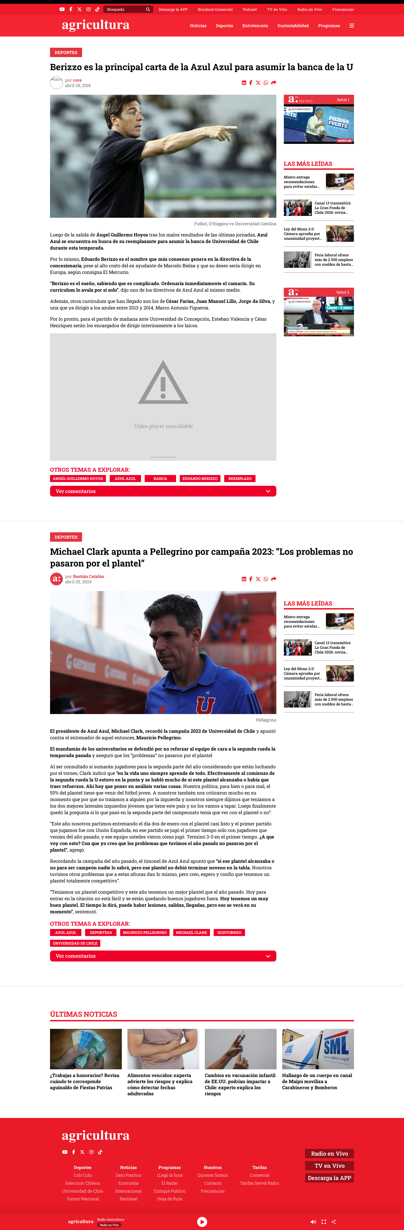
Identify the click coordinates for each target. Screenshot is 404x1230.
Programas (329, 25)
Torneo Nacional (82, 1198)
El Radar (170, 1183)
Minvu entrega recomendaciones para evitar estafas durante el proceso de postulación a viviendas (302, 182)
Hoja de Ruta (169, 1198)
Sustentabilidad (293, 25)
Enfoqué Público (169, 1191)
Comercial (260, 1175)
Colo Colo (83, 1175)
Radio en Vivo (309, 9)
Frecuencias (343, 9)
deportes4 (101, 932)
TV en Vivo (277, 9)
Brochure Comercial (215, 9)
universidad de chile (75, 943)
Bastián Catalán (88, 576)
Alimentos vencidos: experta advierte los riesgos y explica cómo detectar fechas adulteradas (159, 1084)
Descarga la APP (173, 9)
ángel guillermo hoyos (78, 478)
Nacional (128, 1198)
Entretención (255, 25)
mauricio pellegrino (145, 932)
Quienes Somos (213, 1175)
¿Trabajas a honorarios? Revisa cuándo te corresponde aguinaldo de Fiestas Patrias (84, 1081)
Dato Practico (128, 1175)
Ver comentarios (76, 491)
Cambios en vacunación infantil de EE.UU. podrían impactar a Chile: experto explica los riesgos (240, 1084)
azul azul (125, 478)
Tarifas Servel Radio (259, 1183)
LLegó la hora (170, 1175)
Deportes (224, 25)
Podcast (250, 9)
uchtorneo (229, 932)
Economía (128, 1183)
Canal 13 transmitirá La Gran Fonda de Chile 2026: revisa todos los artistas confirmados (333, 208)
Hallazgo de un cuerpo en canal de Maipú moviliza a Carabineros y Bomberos (317, 1081)
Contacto (213, 1183)
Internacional (128, 1191)
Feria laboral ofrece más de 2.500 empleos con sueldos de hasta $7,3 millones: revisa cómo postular (334, 260)
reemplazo (240, 478)
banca (160, 478)
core (77, 80)
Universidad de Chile (82, 1191)
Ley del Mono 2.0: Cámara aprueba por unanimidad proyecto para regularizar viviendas (303, 234)
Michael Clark (191, 932)
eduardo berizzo (200, 478)
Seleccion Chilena (82, 1183)
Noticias (198, 25)
